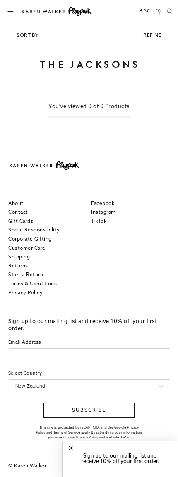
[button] (10, 11)
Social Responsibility (34, 230)
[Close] (70, 448)
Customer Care (27, 248)
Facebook (102, 203)
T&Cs (124, 437)
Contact (18, 212)
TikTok (98, 221)
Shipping (19, 257)
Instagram (103, 212)
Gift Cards (20, 221)
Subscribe (89, 410)
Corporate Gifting (30, 239)
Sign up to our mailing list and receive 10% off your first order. (120, 458)
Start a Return (25, 274)
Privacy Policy (25, 293)
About (16, 203)
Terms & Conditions (32, 284)
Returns (18, 266)
